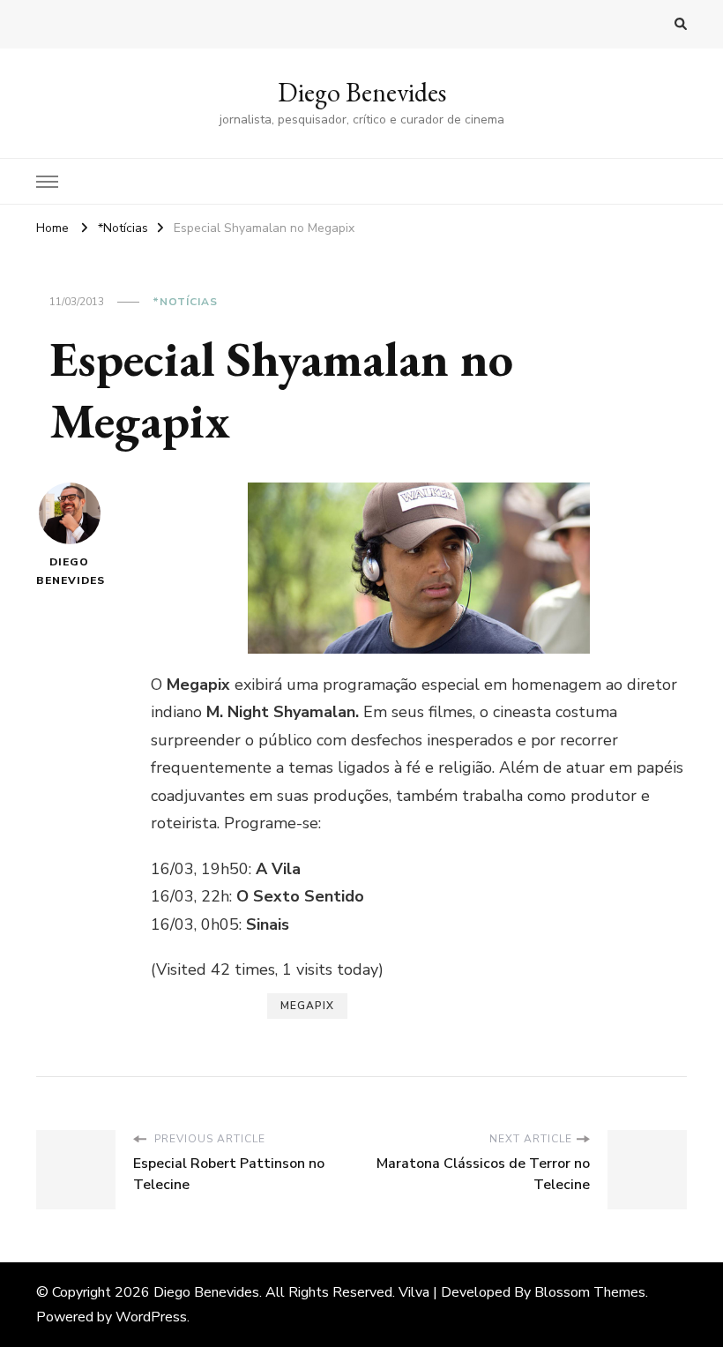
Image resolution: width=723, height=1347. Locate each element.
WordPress (151, 1317)
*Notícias (185, 302)
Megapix (307, 1006)
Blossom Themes (589, 1292)
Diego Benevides (362, 92)
